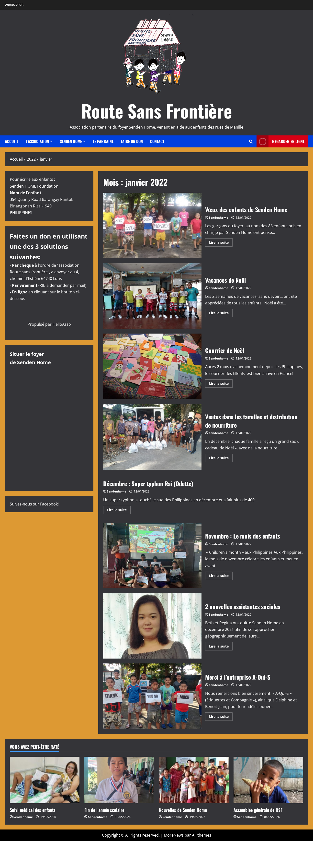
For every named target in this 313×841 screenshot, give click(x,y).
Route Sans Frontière (156, 110)
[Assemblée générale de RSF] (268, 780)
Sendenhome (218, 218)
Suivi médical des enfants (33, 810)
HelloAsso (62, 324)
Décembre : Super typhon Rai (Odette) (148, 483)
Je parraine (103, 141)
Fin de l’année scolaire (104, 810)
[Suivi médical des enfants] (44, 780)
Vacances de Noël (152, 296)
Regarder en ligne (288, 141)
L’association (37, 141)
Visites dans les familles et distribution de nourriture (152, 437)
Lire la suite (221, 243)
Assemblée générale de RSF (258, 810)
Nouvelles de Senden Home (183, 810)
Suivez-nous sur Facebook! (34, 504)
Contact (157, 141)
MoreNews (174, 835)
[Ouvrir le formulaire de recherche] (251, 141)
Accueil (11, 141)
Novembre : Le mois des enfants (152, 555)
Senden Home (71, 141)
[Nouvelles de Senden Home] (194, 780)
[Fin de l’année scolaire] (119, 780)
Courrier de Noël (152, 366)
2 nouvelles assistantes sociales (152, 626)
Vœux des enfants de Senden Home (152, 225)
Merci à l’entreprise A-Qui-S (152, 696)
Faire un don (132, 141)
